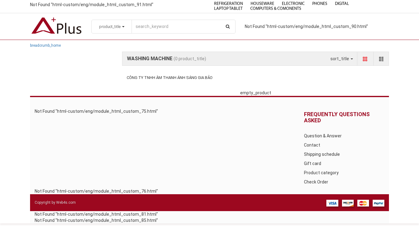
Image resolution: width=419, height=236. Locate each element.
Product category (321, 172)
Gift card (312, 163)
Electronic (293, 4)
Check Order (316, 181)
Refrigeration (228, 4)
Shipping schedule (322, 154)
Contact (312, 145)
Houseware (262, 4)
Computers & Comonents (275, 8)
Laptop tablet (228, 8)
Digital (342, 4)
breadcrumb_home (45, 45)
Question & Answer (323, 135)
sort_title (340, 58)
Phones (319, 4)
